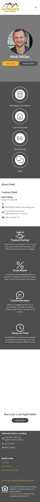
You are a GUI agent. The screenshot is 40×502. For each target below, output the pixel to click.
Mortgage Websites (17, 494)
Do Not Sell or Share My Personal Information (18, 480)
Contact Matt (28, 63)
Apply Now (10, 63)
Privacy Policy (7, 466)
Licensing (5, 462)
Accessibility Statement (10, 470)
